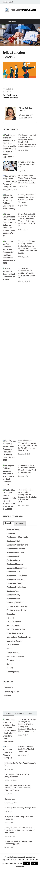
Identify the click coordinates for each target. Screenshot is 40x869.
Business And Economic (17, 537)
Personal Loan (13, 660)
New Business (13, 645)
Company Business (15, 602)
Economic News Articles (17, 606)
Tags (30, 713)
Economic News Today (16, 610)
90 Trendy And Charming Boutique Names (21, 808)
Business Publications (16, 587)
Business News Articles (17, 576)
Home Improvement (15, 633)
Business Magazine (15, 564)
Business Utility (13, 595)
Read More (20, 866)
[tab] (8, 523)
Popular (8, 713)
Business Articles (14, 541)
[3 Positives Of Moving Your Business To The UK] (10, 162)
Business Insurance (15, 553)
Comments (19, 713)
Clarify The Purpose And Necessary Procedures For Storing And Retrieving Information (19, 830)
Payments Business (15, 656)
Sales (9, 664)
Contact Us (8, 688)
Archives (20, 523)
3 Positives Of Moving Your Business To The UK (26, 164)
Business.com (10, 799)
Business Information (16, 549)
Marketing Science (14, 641)
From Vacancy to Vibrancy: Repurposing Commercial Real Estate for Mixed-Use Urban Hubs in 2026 (27, 445)
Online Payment (13, 652)
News (9, 649)
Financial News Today (16, 629)
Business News (13, 572)
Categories (8, 523)
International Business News (19, 637)
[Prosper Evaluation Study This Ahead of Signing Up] (10, 747)
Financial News (13, 626)
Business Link (13, 556)
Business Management (16, 568)
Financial (10, 618)
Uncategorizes (13, 672)
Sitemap (7, 695)
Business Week (13, 599)
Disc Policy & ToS (11, 692)
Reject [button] (34, 863)
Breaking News (13, 529)
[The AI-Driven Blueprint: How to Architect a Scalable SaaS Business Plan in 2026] (10, 269)
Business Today (13, 591)
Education (11, 614)
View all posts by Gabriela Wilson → (26, 116)
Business (11, 533)
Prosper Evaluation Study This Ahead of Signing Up (26, 749)
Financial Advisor (14, 622)
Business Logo (13, 560)
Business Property (15, 583)
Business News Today (16, 579)
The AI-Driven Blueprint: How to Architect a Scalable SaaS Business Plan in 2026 (26, 273)
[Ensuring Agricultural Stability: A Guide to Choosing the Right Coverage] (10, 195)
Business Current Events (17, 545)
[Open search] (34, 21)
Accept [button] (26, 863)
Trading (10, 668)
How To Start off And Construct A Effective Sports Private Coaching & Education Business (18, 787)
